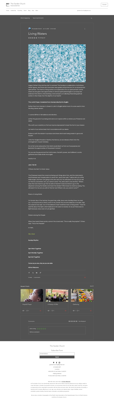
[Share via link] (40, 272)
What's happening (25, 18)
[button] (91, 18)
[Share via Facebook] (29, 272)
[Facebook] (95, 10)
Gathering (76, 304)
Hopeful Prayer (27, 304)
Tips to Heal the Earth (38, 18)
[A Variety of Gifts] (57, 295)
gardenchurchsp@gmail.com (84, 10)
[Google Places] (93, 10)
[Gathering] (82, 295)
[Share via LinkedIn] (36, 272)
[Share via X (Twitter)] (33, 272)
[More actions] (85, 29)
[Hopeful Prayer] (32, 295)
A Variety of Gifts (53, 304)
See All (91, 286)
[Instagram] (98, 10)
